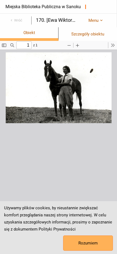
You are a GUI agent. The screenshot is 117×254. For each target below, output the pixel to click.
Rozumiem (88, 243)
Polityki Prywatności (57, 229)
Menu (93, 20)
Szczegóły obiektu (87, 34)
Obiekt (29, 32)
